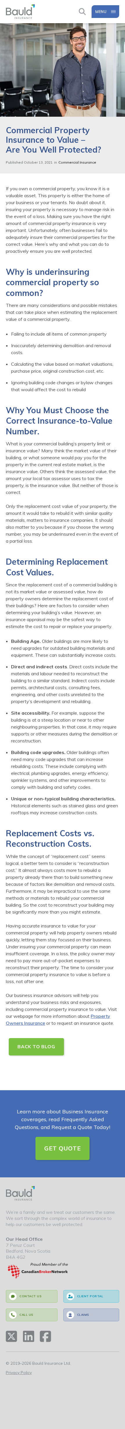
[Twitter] (11, 1336)
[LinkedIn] (28, 1336)
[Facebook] (45, 1336)
